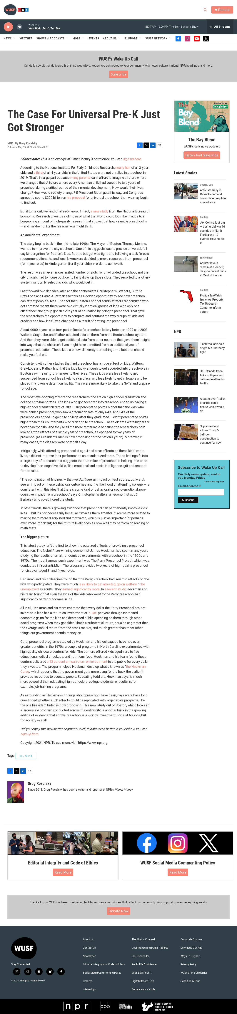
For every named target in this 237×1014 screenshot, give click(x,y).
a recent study (115, 589)
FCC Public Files (141, 956)
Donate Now (118, 911)
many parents (80, 178)
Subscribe (118, 74)
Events (94, 38)
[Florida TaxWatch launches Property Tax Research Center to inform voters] (186, 297)
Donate (224, 10)
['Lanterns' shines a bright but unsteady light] (186, 350)
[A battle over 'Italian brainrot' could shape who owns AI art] (186, 405)
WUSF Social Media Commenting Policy (177, 863)
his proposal (76, 198)
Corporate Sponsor (192, 939)
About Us (88, 939)
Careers (87, 981)
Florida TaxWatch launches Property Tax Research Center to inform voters (211, 304)
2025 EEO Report (141, 972)
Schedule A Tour (190, 981)
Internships (89, 989)
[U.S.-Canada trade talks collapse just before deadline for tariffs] (186, 377)
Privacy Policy (188, 964)
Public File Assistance (144, 964)
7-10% (92, 613)
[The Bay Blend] (201, 116)
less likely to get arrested (97, 584)
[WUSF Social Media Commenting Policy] (177, 843)
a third (38, 173)
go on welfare (127, 584)
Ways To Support (190, 956)
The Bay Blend (201, 140)
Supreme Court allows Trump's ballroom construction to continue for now (210, 434)
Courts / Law (206, 184)
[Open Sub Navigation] (14, 38)
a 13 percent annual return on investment (77, 661)
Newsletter (89, 956)
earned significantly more (81, 589)
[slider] (25, 27)
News (8, 38)
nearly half (123, 168)
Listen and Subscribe (201, 155)
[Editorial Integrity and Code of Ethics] (63, 843)
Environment (206, 257)
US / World (25, 755)
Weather (26, 38)
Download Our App (191, 947)
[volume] (19, 27)
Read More (63, 872)
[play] (8, 27)
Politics (204, 217)
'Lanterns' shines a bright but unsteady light (212, 348)
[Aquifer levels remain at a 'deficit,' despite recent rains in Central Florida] (186, 264)
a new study (99, 211)
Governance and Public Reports (150, 947)
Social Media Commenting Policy (102, 972)
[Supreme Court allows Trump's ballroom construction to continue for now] (186, 432)
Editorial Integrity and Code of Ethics (63, 863)
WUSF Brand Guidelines (194, 972)
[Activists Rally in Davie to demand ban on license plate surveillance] (186, 191)
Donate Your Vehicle (143, 989)
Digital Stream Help (143, 981)
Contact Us (89, 947)
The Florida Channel (143, 939)
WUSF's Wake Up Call (118, 59)
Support (131, 38)
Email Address (189, 486)
